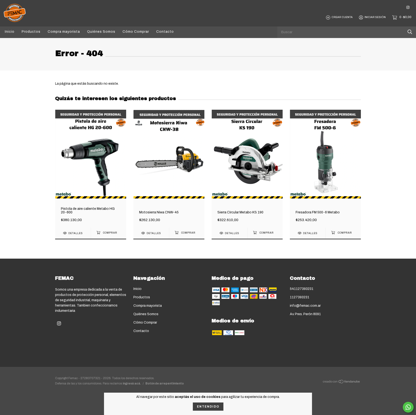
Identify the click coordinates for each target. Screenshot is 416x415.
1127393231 (299, 297)
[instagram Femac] (407, 7)
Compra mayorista (64, 31)
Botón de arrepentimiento (164, 383)
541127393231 (301, 289)
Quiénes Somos (101, 31)
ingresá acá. (132, 383)
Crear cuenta (342, 17)
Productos (31, 31)
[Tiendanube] (341, 382)
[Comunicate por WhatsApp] (408, 407)
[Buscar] (410, 32)
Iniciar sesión (375, 17)
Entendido (208, 406)
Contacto (165, 31)
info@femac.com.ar (305, 305)
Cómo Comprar (136, 31)
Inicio (9, 31)
